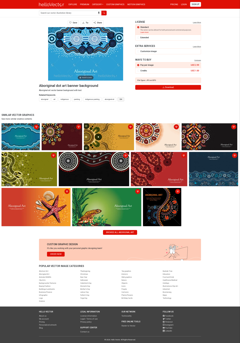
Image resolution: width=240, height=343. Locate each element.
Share (99, 22)
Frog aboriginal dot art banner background (91, 190)
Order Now (56, 254)
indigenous (65, 99)
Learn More (197, 22)
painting (77, 99)
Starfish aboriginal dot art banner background (21, 190)
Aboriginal (44, 99)
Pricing (174, 4)
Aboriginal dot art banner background (18, 125)
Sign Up (195, 4)
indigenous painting (92, 99)
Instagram (169, 325)
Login (184, 4)
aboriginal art (109, 99)
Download (169, 87)
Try (86, 22)
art (54, 99)
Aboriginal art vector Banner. (156, 190)
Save (74, 22)
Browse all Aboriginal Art (120, 232)
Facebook (169, 316)
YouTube (168, 328)
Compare (197, 60)
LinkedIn (168, 331)
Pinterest (169, 322)
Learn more (144, 32)
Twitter (168, 319)
